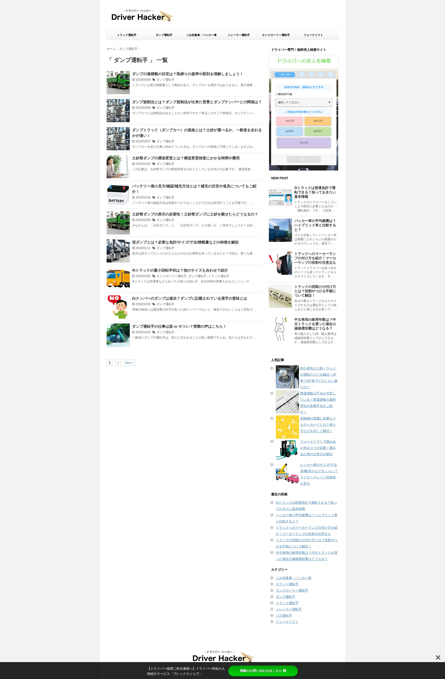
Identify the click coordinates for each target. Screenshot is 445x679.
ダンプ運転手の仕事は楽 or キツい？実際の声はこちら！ (179, 326)
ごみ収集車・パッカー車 (201, 35)
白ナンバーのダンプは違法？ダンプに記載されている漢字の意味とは (189, 298)
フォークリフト (313, 35)
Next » (129, 363)
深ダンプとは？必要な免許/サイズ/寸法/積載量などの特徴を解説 (185, 242)
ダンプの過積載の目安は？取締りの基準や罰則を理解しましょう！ (187, 74)
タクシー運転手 (287, 584)
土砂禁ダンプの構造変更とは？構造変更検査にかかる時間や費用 (186, 158)
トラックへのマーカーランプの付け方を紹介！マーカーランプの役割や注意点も (315, 258)
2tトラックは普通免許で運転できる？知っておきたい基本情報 (315, 192)
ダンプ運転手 (164, 35)
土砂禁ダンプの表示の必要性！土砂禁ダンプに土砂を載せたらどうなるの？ (195, 214)
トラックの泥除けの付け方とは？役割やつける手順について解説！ (315, 291)
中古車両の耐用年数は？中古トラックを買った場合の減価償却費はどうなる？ (315, 323)
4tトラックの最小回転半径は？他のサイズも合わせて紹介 (180, 270)
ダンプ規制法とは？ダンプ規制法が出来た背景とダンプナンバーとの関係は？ (197, 102)
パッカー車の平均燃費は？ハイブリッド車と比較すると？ (315, 225)
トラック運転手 (127, 35)
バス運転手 (284, 615)
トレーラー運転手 (239, 35)
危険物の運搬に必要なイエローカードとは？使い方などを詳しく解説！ (318, 424)
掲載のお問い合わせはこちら (261, 671)
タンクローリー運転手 (276, 35)
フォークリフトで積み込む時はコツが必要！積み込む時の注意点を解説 (318, 448)
